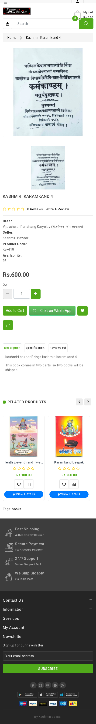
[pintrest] (48, 685)
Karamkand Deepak (69, 462)
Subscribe (48, 669)
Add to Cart (15, 310)
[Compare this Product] (8, 325)
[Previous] (79, 401)
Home (12, 37)
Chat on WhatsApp (55, 310)
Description (12, 347)
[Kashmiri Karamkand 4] (48, 93)
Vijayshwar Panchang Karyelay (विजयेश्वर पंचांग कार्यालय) (43, 226)
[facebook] (33, 685)
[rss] (62, 685)
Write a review (57, 209)
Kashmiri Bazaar (15, 238)
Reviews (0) (58, 347)
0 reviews (35, 209)
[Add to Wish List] (82, 311)
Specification (35, 347)
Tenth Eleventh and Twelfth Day (28, 462)
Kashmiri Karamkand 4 (43, 37)
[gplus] (55, 685)
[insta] (41, 685)
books (16, 509)
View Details (25, 494)
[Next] (87, 401)
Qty (5, 284)
